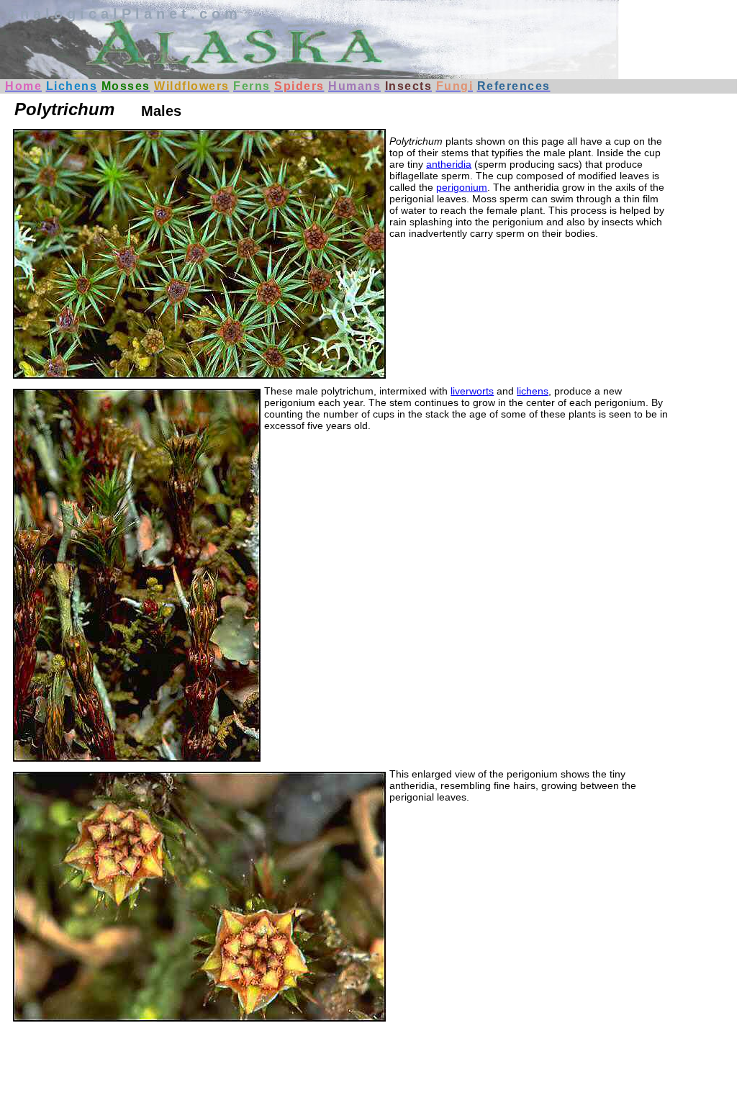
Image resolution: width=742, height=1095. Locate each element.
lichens (532, 391)
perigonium (461, 187)
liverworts (472, 391)
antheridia (448, 164)
